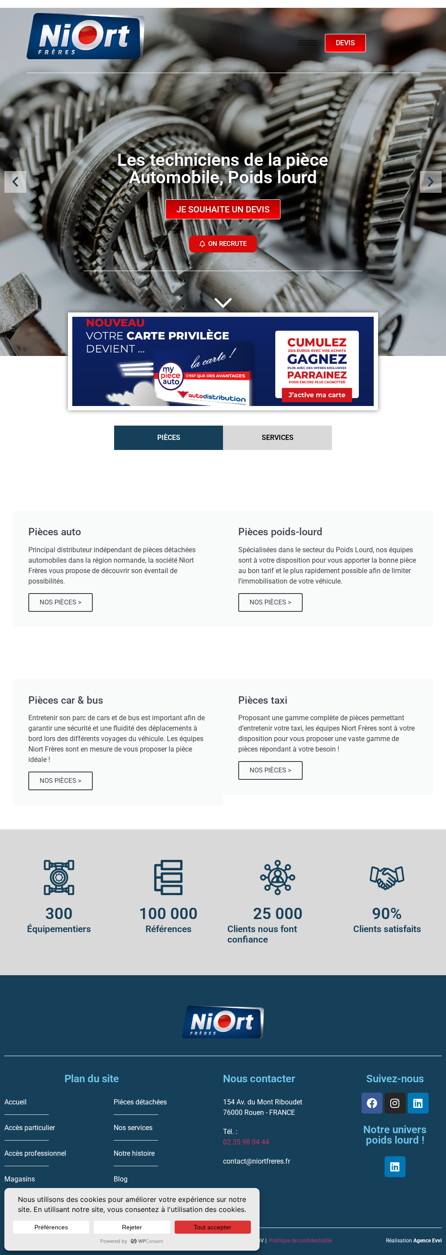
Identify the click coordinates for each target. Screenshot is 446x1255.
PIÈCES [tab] (168, 437)
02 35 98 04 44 (246, 1142)
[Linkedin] (418, 1103)
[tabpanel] (223, 632)
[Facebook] (372, 1103)
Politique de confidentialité (300, 1241)
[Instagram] (395, 1103)
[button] (15, 182)
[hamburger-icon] (307, 43)
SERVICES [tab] (278, 437)
